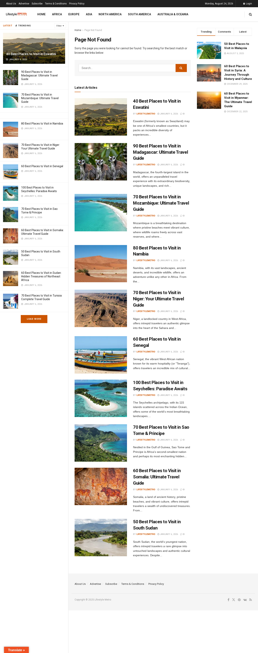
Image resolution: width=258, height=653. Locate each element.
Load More (34, 319)
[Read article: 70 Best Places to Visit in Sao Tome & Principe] (101, 443)
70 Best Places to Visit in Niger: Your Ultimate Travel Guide (158, 299)
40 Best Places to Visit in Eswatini (31, 54)
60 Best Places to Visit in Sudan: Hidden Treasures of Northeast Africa (41, 276)
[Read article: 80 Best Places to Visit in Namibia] (101, 263)
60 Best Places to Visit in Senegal (42, 166)
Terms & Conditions (56, 3)
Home (41, 14)
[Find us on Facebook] (228, 599)
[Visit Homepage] (16, 14)
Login (248, 3)
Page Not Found (93, 30)
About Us (11, 3)
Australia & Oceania (172, 14)
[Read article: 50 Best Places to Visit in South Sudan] (101, 537)
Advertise (24, 3)
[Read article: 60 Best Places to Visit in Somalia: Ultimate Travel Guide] (101, 486)
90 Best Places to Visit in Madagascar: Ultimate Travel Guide (39, 75)
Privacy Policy (76, 3)
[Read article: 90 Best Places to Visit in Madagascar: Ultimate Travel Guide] (101, 161)
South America (139, 14)
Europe (73, 14)
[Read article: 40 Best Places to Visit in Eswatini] (101, 117)
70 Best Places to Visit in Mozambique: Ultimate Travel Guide (40, 98)
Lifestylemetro (145, 113)
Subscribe (37, 3)
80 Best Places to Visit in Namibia (42, 123)
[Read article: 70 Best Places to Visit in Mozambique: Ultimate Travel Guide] (101, 212)
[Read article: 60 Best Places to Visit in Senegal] (101, 355)
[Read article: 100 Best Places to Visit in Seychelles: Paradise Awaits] (101, 398)
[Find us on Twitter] (233, 599)
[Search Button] (250, 14)
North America (110, 14)
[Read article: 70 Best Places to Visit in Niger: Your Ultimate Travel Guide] (101, 308)
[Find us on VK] (245, 599)
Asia (89, 14)
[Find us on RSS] (250, 599)
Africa (57, 14)
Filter (59, 26)
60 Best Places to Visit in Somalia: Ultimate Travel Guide (157, 477)
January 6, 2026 (168, 113)
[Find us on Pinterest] (239, 599)
